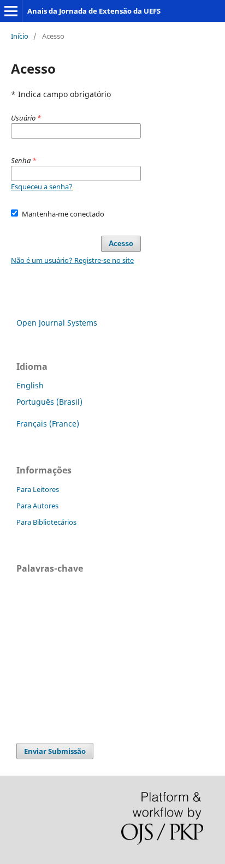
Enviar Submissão (55, 751)
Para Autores (37, 506)
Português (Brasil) (49, 402)
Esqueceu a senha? (42, 186)
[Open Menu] (11, 11)
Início (19, 36)
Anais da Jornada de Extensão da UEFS (94, 11)
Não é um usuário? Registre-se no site (72, 260)
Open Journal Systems (56, 322)
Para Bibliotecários (46, 522)
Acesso (121, 243)
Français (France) (47, 423)
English (30, 385)
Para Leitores (37, 489)
